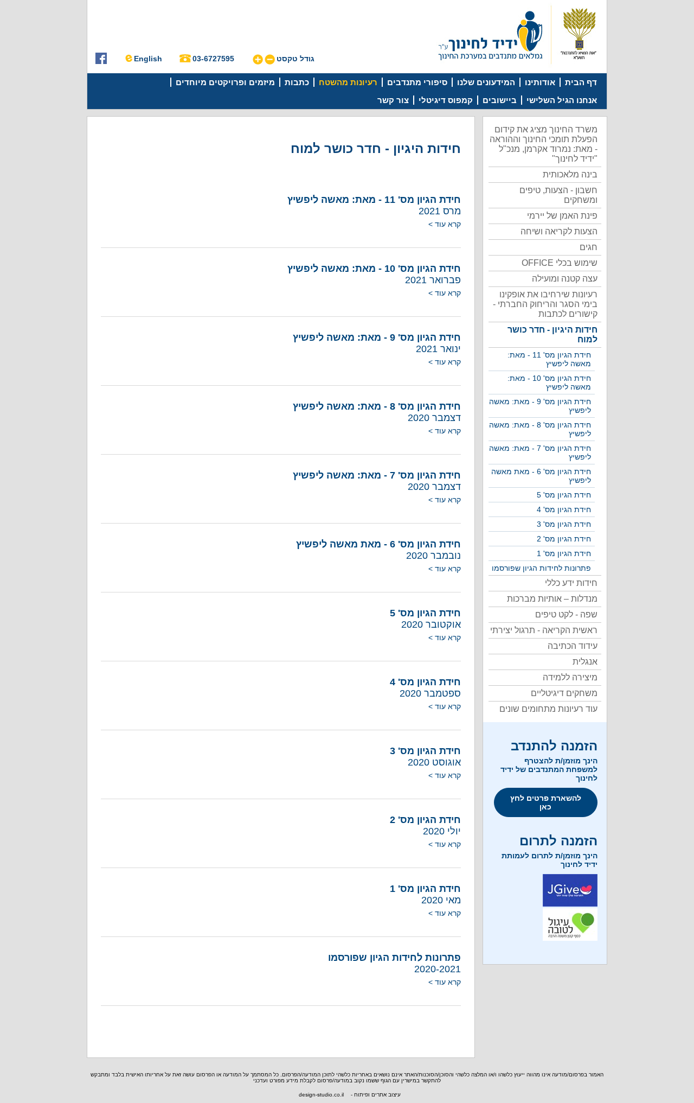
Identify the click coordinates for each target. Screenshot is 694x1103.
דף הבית (581, 82)
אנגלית (585, 661)
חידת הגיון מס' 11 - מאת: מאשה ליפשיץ (549, 359)
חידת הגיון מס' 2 (564, 538)
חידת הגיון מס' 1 (564, 553)
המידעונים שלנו (486, 82)
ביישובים (500, 100)
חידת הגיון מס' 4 (564, 509)
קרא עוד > (444, 224)
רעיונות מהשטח (348, 82)
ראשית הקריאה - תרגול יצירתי (543, 630)
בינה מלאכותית (570, 174)
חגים (588, 247)
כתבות (297, 82)
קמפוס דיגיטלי (446, 100)
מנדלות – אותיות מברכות (552, 598)
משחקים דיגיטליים (564, 693)
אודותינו (540, 82)
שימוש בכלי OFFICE (559, 262)
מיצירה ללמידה (570, 677)
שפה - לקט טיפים (566, 614)
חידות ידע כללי (571, 583)
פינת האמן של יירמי (562, 215)
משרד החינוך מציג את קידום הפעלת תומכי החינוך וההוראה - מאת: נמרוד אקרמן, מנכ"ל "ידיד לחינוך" (543, 144)
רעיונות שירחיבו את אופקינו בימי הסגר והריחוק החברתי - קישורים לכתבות (545, 304)
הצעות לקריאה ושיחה (558, 231)
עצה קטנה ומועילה (564, 278)
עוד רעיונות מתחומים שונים (548, 708)
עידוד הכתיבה (572, 646)
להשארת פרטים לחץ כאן (545, 802)
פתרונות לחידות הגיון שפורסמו (541, 568)
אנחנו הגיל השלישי (561, 100)
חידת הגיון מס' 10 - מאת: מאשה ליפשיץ (549, 382)
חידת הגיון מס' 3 (564, 524)
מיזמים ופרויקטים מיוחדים (225, 82)
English (148, 58)
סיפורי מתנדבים (417, 82)
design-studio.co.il (321, 1095)
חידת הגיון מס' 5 (564, 494)
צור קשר (393, 100)
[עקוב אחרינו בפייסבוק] (101, 61)
